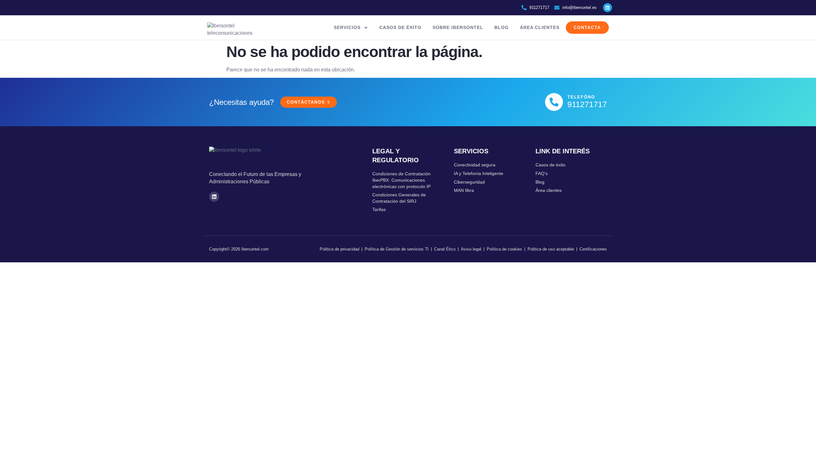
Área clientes (539, 27)
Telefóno (581, 97)
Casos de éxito (400, 27)
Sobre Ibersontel (458, 27)
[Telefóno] (554, 102)
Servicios (347, 27)
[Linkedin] (607, 7)
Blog (501, 27)
